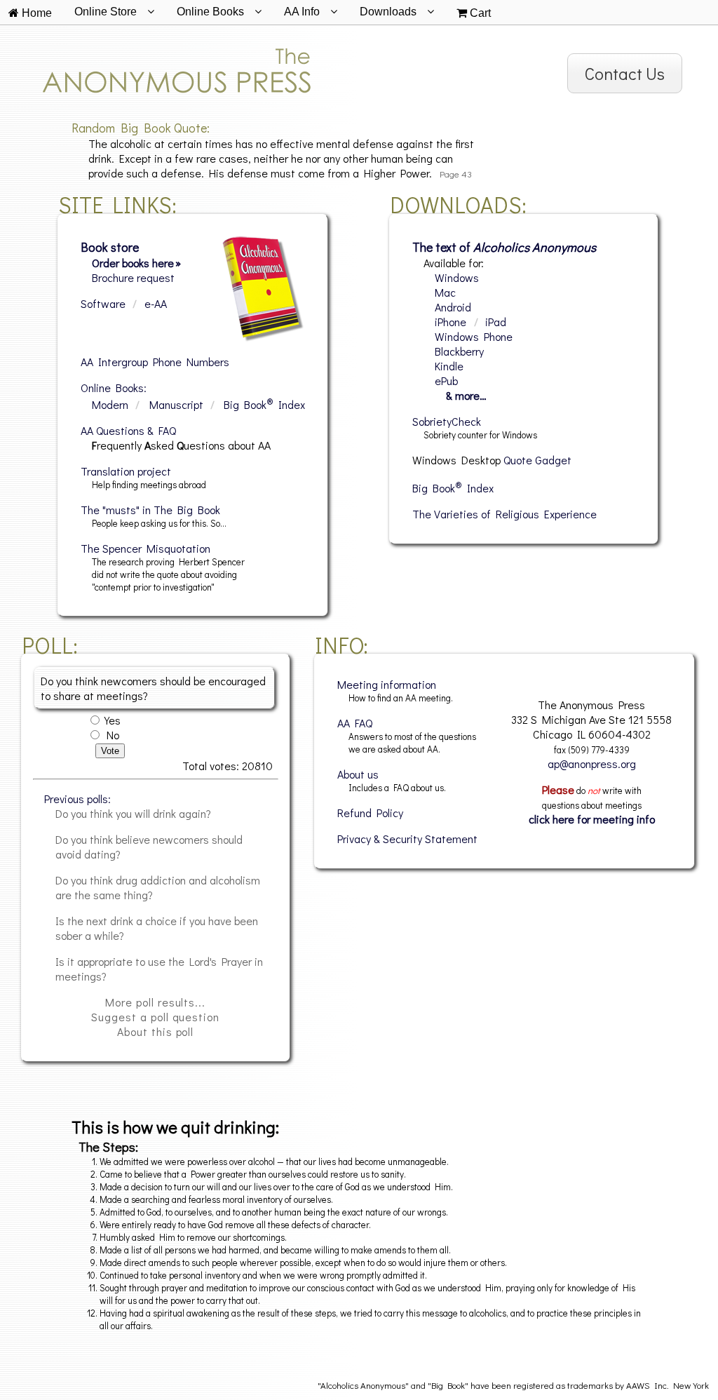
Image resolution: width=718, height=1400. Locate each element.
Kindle (449, 365)
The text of (504, 246)
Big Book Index (264, 404)
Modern (110, 404)
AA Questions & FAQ (128, 430)
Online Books (112, 387)
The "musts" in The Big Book (150, 509)
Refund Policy (370, 812)
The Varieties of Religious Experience (504, 513)
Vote (110, 751)
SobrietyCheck (446, 421)
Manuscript (176, 404)
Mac (445, 292)
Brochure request (133, 277)
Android (453, 306)
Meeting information (386, 684)
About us (358, 774)
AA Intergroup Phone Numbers (155, 361)
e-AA (155, 303)
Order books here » (136, 262)
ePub (446, 380)
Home (35, 13)
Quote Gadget (537, 459)
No (113, 734)
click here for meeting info (592, 819)
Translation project (126, 471)
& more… (466, 395)
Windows (457, 277)
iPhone (450, 321)
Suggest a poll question (155, 1016)
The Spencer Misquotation (145, 548)
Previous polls (76, 798)
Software (103, 303)
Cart (479, 13)
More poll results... (155, 1002)
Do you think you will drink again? (133, 813)
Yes (112, 720)
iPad (495, 321)
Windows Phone (474, 336)
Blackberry (459, 351)
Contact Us (625, 73)
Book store (110, 246)
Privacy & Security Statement (407, 838)
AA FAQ (354, 722)
